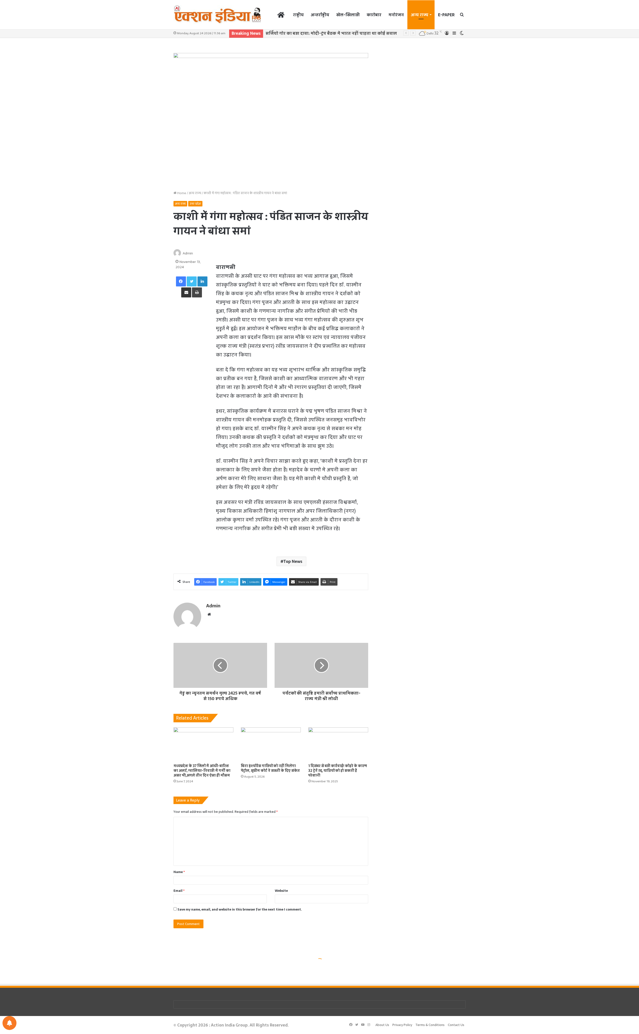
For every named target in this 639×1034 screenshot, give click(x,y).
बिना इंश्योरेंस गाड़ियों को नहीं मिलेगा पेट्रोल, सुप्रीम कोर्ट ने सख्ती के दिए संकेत (270, 768)
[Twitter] (192, 281)
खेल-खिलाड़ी (348, 14)
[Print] (197, 292)
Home (181, 193)
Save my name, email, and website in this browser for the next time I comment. (239, 909)
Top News (292, 561)
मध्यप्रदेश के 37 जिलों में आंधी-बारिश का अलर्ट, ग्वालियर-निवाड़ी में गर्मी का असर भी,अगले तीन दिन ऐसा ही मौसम (201, 770)
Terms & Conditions (430, 1025)
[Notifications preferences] (9, 1023)
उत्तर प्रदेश (195, 203)
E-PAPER (446, 14)
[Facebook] (181, 281)
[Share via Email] (186, 292)
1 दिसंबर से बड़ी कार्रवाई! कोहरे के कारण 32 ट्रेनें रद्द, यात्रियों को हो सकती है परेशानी (337, 770)
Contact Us (456, 1025)
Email (178, 890)
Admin (188, 253)
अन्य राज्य (419, 14)
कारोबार (374, 14)
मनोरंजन (396, 14)
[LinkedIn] (202, 281)
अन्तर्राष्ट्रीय (320, 14)
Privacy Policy (402, 1025)
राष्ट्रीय (298, 14)
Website (281, 890)
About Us (382, 1025)
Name (179, 872)
